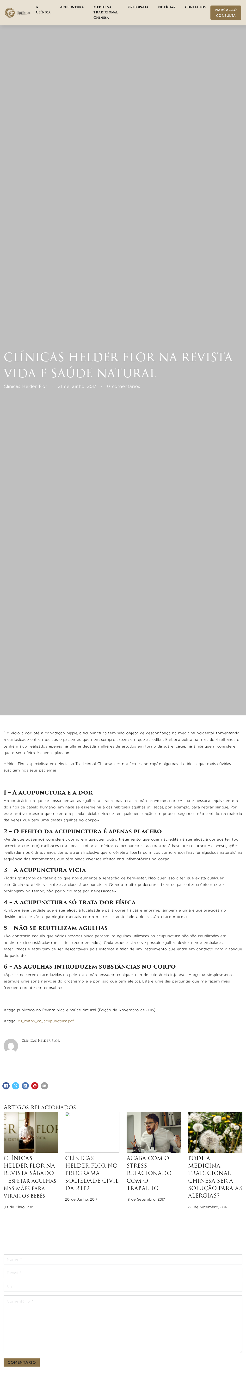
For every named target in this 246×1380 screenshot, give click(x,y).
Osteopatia (138, 7)
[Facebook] (6, 1085)
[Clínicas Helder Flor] (18, 13)
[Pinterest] (34, 1085)
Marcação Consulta (226, 13)
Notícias (166, 7)
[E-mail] (44, 1085)
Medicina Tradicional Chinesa (105, 12)
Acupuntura (72, 7)
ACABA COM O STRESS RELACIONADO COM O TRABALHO (149, 1174)
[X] (15, 1085)
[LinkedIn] (25, 1085)
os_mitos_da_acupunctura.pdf (46, 1021)
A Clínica (43, 10)
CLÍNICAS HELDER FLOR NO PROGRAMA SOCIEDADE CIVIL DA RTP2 (91, 1174)
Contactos (195, 7)
